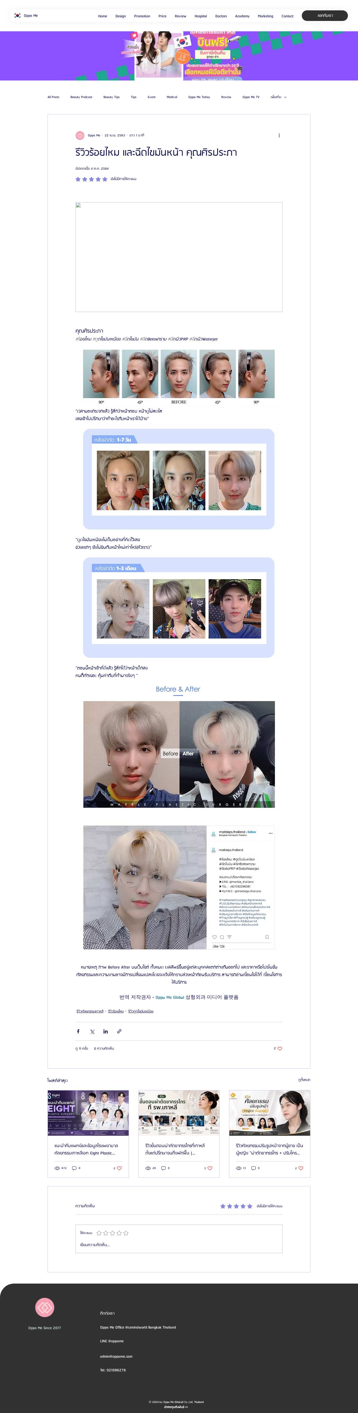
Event (152, 97)
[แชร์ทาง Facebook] (78, 1031)
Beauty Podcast (81, 97)
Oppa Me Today (199, 97)
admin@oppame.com (116, 1356)
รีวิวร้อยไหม (116, 1011)
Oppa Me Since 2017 (44, 1328)
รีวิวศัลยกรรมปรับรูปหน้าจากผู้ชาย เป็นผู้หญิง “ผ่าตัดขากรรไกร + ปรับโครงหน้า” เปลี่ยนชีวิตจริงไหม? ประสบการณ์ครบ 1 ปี (269, 1149)
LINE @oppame (112, 1341)
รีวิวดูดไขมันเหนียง (140, 1011)
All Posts (53, 97)
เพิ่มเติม (276, 97)
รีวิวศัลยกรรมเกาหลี (90, 1011)
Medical (172, 97)
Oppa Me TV (251, 97)
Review (226, 97)
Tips (133, 97)
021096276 (116, 1370)
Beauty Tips (111, 97)
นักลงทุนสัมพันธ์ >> (176, 1407)
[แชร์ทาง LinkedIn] (105, 1031)
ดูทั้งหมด (304, 1080)
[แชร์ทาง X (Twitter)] (92, 1031)
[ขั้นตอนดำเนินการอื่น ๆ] (279, 135)
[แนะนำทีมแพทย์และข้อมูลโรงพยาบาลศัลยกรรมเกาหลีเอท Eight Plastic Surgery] (88, 1113)
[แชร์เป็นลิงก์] (119, 1031)
